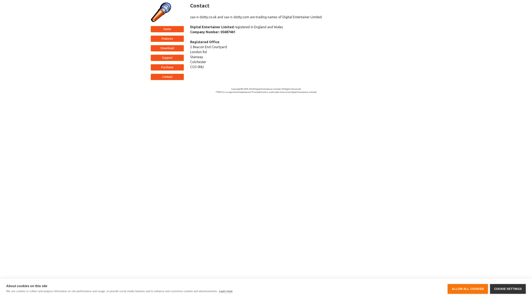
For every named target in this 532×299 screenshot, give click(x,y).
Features (167, 38)
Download (167, 48)
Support (167, 57)
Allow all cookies (468, 288)
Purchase (167, 67)
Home (167, 29)
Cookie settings (508, 288)
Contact (167, 76)
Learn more (226, 291)
